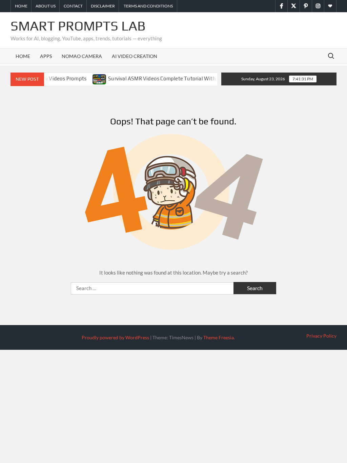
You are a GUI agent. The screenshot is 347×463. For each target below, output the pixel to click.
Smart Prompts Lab (78, 26)
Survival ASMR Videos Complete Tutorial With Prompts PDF (172, 78)
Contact (73, 5)
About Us (46, 5)
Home (21, 5)
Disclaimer (103, 5)
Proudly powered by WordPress (115, 337)
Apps (46, 56)
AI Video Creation (134, 56)
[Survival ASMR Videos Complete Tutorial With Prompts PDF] (94, 78)
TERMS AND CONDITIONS (148, 5)
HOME (23, 56)
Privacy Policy (321, 336)
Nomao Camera (82, 56)
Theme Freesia (218, 337)
